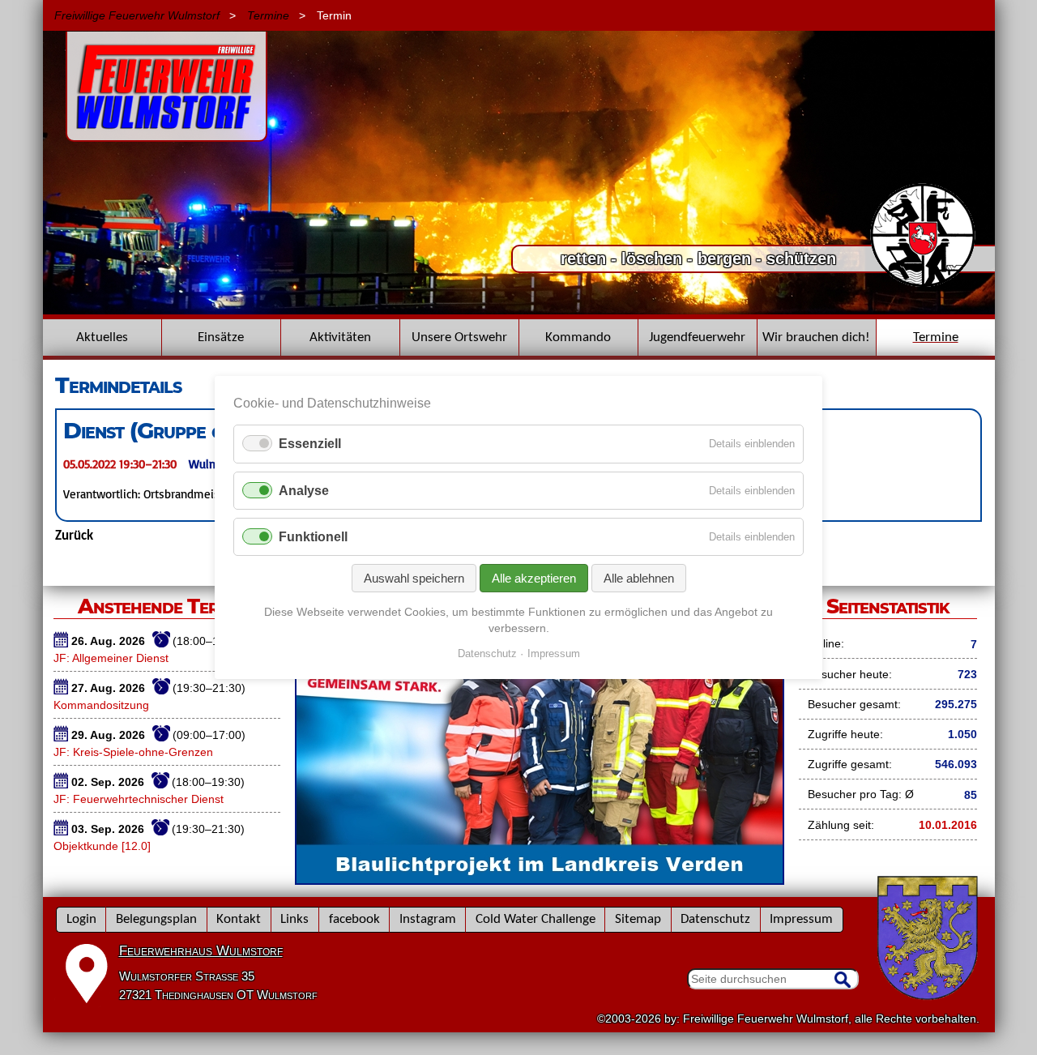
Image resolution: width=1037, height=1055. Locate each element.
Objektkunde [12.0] (102, 845)
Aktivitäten (340, 337)
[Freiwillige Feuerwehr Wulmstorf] (166, 133)
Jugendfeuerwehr (697, 337)
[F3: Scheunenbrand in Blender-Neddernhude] (519, 310)
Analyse (304, 491)
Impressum (801, 919)
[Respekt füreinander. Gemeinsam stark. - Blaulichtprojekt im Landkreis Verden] (540, 879)
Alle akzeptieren (534, 578)
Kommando (578, 337)
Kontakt (238, 919)
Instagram (427, 919)
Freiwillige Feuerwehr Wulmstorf (137, 15)
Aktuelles (102, 337)
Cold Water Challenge (535, 919)
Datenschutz (715, 919)
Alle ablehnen (639, 578)
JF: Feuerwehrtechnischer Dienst (138, 798)
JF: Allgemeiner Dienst (111, 657)
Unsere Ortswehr (459, 337)
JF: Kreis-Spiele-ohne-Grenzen (133, 751)
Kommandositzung (101, 704)
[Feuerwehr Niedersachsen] (923, 285)
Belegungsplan (156, 919)
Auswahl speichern (414, 578)
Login (81, 919)
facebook (354, 919)
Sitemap (638, 919)
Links (294, 919)
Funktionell (313, 537)
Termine (268, 15)
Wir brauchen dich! (816, 337)
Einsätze (221, 337)
